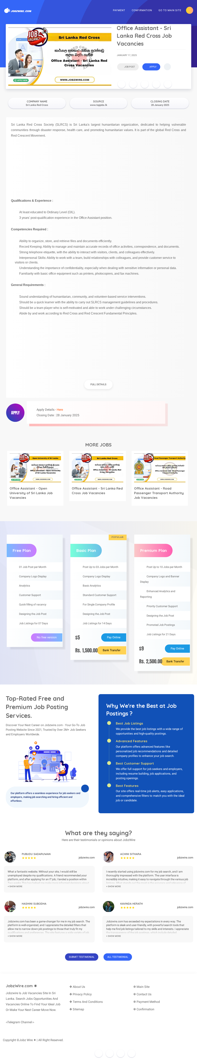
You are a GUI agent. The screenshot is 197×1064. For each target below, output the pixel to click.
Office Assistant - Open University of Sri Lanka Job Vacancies (31, 493)
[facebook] (121, 84)
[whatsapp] (168, 84)
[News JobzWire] (18, 10)
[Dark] (189, 10)
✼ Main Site (141, 987)
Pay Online (113, 637)
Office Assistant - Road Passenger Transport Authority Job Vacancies (159, 493)
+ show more (15, 886)
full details (98, 384)
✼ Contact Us (142, 994)
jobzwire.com (87, 857)
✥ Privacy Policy (80, 994)
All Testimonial (117, 956)
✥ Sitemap (76, 1009)
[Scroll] (167, 67)
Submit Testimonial (81, 956)
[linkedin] (156, 84)
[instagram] (110, 1053)
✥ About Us (77, 987)
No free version (47, 637)
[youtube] (131, 1053)
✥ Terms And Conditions (86, 1002)
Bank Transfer (111, 650)
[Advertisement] (98, 165)
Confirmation (142, 10)
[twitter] (133, 84)
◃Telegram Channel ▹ (20, 1022)
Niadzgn (84, 1045)
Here (60, 409)
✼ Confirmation (143, 1009)
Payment (119, 10)
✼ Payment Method (146, 1002)
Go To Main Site (170, 10)
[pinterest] (145, 84)
